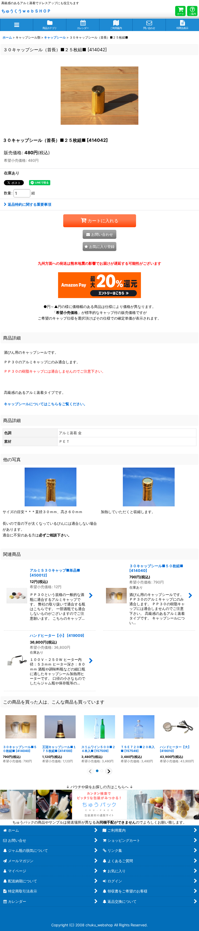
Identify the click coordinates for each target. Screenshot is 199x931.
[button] (16, 25)
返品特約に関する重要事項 (29, 204)
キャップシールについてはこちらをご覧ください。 (45, 404)
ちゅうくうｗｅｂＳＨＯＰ (26, 10)
